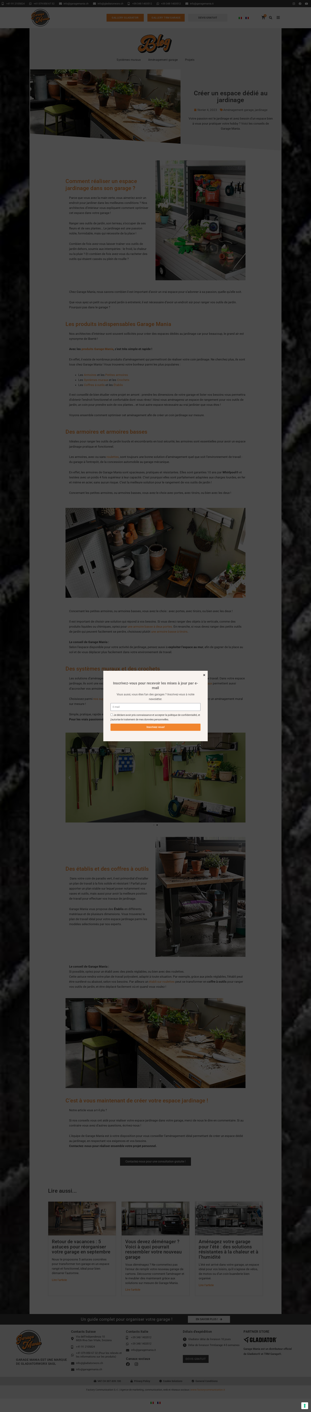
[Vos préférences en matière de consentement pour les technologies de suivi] (304, 1405)
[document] (155, 706)
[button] (204, 675)
